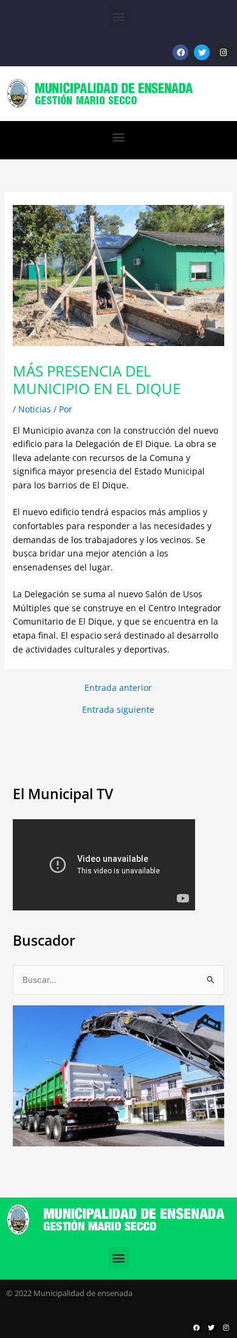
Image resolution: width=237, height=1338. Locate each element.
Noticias (34, 409)
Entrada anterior (118, 688)
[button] (119, 16)
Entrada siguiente (118, 709)
